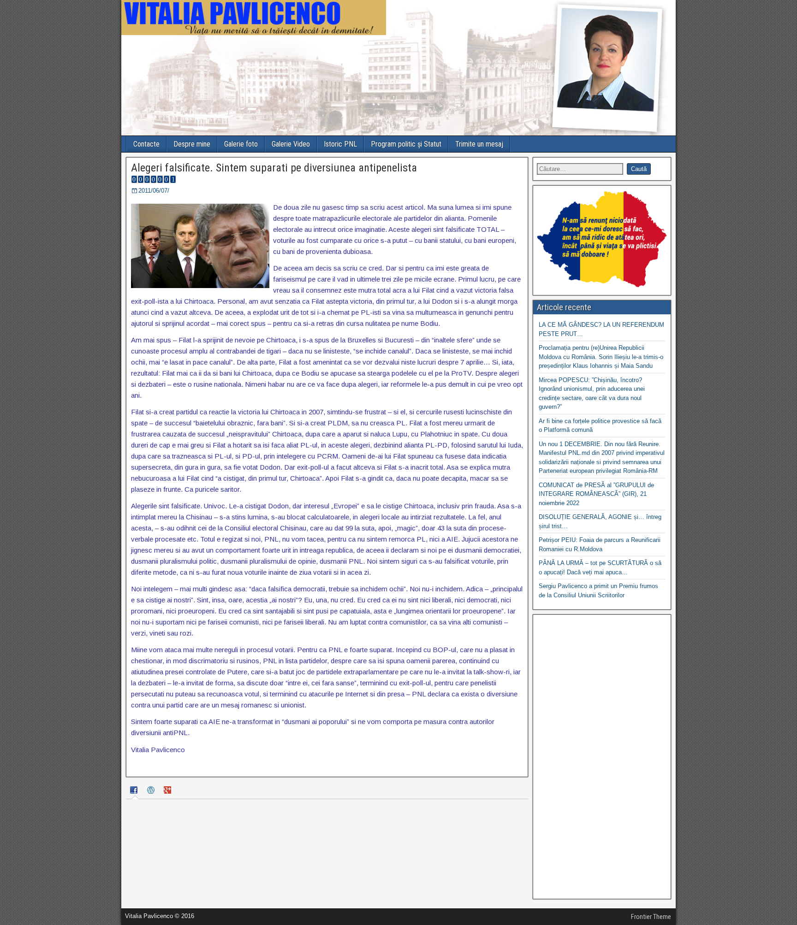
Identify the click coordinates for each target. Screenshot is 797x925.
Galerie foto (241, 144)
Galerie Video (291, 144)
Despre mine (191, 144)
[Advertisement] (602, 757)
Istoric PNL (340, 144)
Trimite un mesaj (479, 144)
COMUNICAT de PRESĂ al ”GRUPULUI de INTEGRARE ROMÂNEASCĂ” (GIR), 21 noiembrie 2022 (596, 494)
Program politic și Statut (406, 144)
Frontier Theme (651, 917)
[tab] (135, 791)
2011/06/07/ (153, 190)
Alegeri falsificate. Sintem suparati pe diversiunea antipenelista (274, 167)
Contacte (146, 144)
